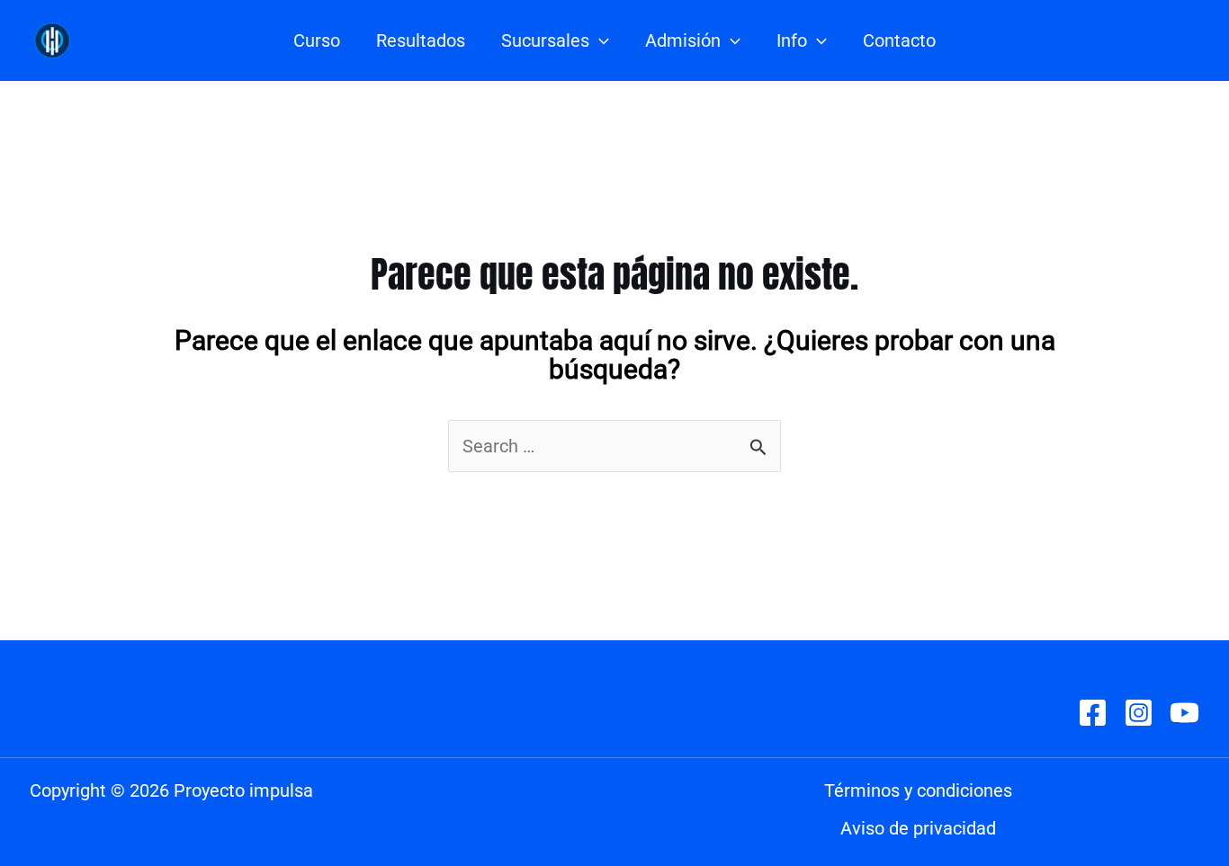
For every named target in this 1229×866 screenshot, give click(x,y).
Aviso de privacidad (918, 828)
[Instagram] (1138, 713)
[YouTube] (1184, 713)
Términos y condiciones (918, 790)
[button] (599, 40)
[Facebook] (1093, 713)
